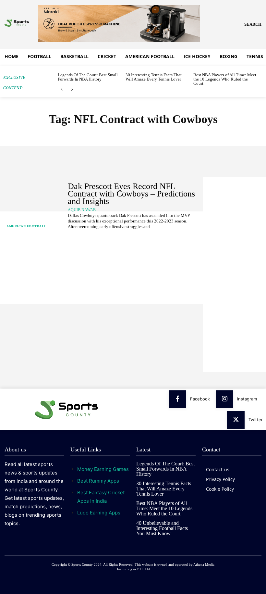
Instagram (247, 398)
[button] (252, 24)
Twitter (255, 419)
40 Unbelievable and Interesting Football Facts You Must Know (162, 528)
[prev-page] (62, 89)
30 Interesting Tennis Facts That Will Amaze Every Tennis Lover (154, 77)
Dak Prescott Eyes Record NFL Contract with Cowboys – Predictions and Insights (131, 194)
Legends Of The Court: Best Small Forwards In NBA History (88, 77)
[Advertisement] (234, 274)
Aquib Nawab (82, 210)
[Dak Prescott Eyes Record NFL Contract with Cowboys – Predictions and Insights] (32, 206)
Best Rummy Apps (98, 481)
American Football (26, 226)
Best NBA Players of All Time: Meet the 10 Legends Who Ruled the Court (224, 79)
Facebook (200, 398)
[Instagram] (224, 399)
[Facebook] (177, 399)
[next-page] (72, 89)
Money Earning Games (103, 469)
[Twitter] (236, 420)
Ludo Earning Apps (98, 513)
